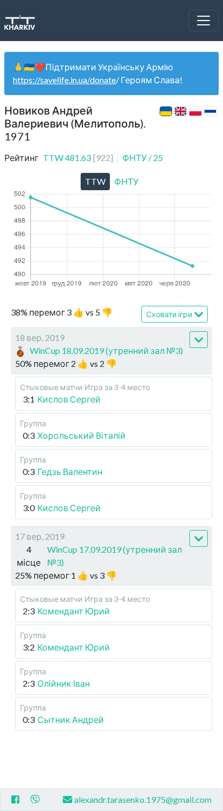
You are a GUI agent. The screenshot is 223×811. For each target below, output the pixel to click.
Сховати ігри (169, 314)
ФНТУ (142, 157)
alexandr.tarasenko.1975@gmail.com (143, 799)
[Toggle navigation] (203, 20)
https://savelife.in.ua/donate (64, 80)
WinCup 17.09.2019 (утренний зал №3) (114, 555)
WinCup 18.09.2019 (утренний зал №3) (106, 350)
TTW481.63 (78, 157)
